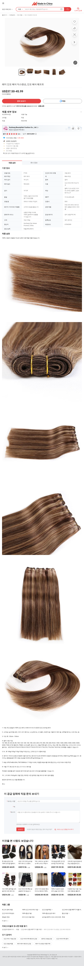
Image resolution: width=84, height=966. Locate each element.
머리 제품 (19, 15)
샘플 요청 (41, 106)
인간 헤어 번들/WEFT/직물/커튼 (72, 910)
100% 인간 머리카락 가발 (30, 910)
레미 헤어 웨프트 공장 (24, 944)
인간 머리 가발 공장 (10, 939)
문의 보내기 (21, 101)
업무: (30, 134)
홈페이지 (4, 15)
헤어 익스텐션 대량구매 (42, 944)
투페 (63, 917)
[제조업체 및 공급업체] (42, 4)
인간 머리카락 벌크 (8, 913)
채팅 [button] (63, 101)
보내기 (20, 829)
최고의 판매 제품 (7, 910)
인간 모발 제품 (8, 944)
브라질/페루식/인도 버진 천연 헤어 (52, 917)
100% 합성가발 (27, 913)
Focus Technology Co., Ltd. (44, 954)
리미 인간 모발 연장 (28, 917)
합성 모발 (65, 913)
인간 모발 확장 (46, 910)
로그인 (28, 153)
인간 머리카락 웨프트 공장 (28, 939)
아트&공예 (12, 15)
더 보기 (4, 947)
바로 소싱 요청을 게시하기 (64, 829)
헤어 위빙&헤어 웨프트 (31, 15)
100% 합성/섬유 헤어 (48, 913)
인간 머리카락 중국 (62, 939)
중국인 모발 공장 (46, 939)
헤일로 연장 (6, 917)
